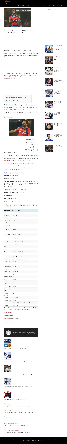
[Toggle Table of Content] (29, 96)
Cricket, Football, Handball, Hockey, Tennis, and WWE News (13, 2)
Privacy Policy (26, 440)
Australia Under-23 (33, 183)
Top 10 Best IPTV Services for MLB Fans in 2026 (57, 113)
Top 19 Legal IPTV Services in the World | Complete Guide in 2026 (18, 361)
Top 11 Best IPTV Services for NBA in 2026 (58, 147)
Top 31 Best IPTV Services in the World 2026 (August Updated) (17, 432)
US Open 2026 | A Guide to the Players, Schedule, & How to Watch (58, 47)
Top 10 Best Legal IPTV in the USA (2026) (57, 58)
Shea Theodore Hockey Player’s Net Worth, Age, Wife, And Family (58, 69)
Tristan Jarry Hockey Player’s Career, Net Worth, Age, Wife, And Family (19, 406)
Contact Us (41, 440)
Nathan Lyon (7, 318)
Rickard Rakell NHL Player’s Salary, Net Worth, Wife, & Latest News (58, 125)
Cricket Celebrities (14, 322)
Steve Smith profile (8, 315)
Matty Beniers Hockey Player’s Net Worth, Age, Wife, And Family (18, 374)
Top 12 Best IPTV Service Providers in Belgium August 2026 (17, 419)
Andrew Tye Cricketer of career (12, 100)
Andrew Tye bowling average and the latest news (16, 97)
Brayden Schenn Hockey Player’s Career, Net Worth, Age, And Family (58, 91)
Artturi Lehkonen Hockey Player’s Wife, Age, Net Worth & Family (58, 102)
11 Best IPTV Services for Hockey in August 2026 (14, 425)
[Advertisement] (21, 43)
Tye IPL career (10, 99)
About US (34, 440)
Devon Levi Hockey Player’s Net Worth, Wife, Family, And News (58, 136)
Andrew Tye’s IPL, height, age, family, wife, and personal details (18, 101)
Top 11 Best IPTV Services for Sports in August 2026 (15, 348)
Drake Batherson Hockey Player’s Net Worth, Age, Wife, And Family (18, 412)
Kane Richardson (24, 163)
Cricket (10, 322)
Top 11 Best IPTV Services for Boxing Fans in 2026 (15, 399)
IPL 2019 (22, 75)
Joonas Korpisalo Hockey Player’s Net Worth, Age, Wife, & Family (58, 80)
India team (25, 165)
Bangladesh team (30, 168)
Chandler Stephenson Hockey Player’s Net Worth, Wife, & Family (18, 386)
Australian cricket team (11, 78)
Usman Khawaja (8, 312)
